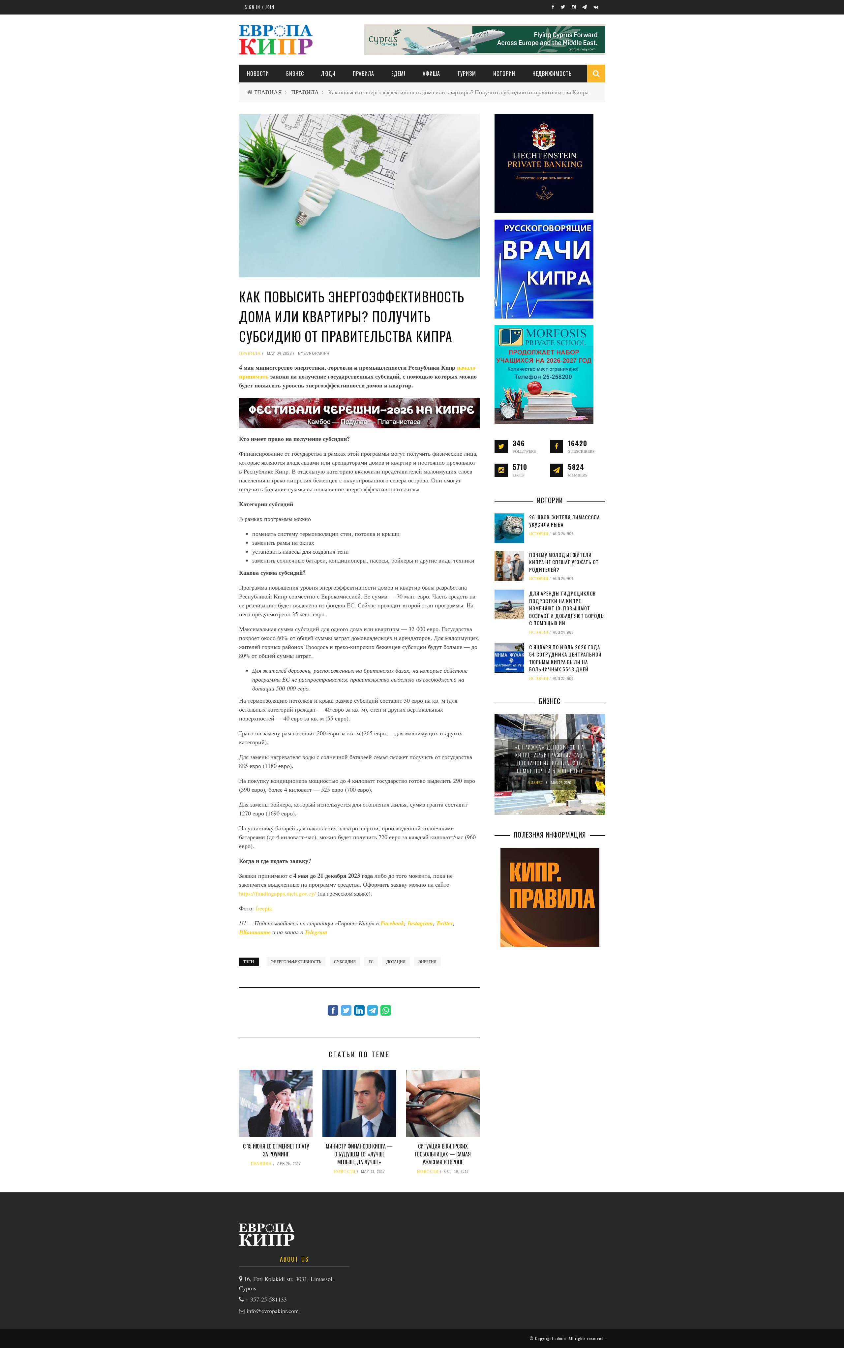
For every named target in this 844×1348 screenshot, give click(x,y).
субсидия (345, 961)
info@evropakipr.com (273, 1311)
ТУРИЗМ (466, 73)
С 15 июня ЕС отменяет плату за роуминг (276, 1150)
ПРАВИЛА (363, 73)
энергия (427, 961)
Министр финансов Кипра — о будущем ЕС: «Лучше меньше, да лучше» (359, 1154)
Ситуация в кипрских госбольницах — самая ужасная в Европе (443, 1154)
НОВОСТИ (258, 73)
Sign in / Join (259, 7)
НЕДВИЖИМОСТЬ (552, 73)
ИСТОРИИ (504, 73)
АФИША (431, 73)
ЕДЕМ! (398, 73)
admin (560, 1338)
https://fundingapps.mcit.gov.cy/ (277, 893)
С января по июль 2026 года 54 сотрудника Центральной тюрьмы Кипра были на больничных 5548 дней (565, 658)
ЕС (371, 961)
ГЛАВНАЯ (268, 92)
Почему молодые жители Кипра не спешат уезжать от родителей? (564, 562)
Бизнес (295, 73)
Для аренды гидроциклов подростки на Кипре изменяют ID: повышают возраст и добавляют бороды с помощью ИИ (567, 608)
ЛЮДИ (328, 73)
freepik (264, 908)
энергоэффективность (296, 961)
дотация (396, 961)
